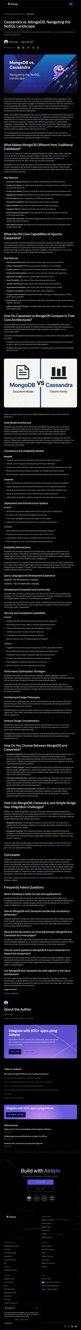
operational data (36, 981)
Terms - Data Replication (50, 1286)
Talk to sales (30, 1051)
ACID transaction (64, 780)
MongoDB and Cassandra (36, 324)
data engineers (40, 126)
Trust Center (8, 1282)
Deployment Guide (10, 1292)
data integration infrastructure (55, 845)
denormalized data (63, 725)
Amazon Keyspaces (31, 534)
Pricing (44, 1234)
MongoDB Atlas (12, 515)
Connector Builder (10, 1253)
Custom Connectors (11, 1303)
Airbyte (49, 814)
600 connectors (42, 816)
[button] (71, 4)
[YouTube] (76, 1326)
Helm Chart (8, 1296)
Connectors (46, 1230)
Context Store (47, 1223)
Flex (5, 1263)
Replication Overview (11, 1246)
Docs (5, 1286)
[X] (68, 1326)
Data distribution (34, 273)
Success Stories (47, 1256)
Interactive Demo (10, 1260)
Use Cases (45, 1260)
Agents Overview (48, 1220)
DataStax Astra (48, 534)
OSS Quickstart (9, 1289)
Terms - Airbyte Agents (50, 1289)
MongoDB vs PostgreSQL (38, 878)
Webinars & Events (48, 1263)
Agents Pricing (47, 1237)
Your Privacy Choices (52, 1282)
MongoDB (7, 153)
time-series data (65, 250)
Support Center (9, 1279)
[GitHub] (65, 1326)
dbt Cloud (7, 1299)
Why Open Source (48, 1249)
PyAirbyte (7, 1249)
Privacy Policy (46, 1279)
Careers (44, 1267)
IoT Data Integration (11, 993)
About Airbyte (47, 1246)
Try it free (15, 1051)
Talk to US (40, 1189)
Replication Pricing (10, 1270)
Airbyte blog (62, 878)
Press (43, 1253)
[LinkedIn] (72, 1326)
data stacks (45, 138)
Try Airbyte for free (16, 1114)
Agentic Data (46, 1227)
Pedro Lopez (8, 1014)
